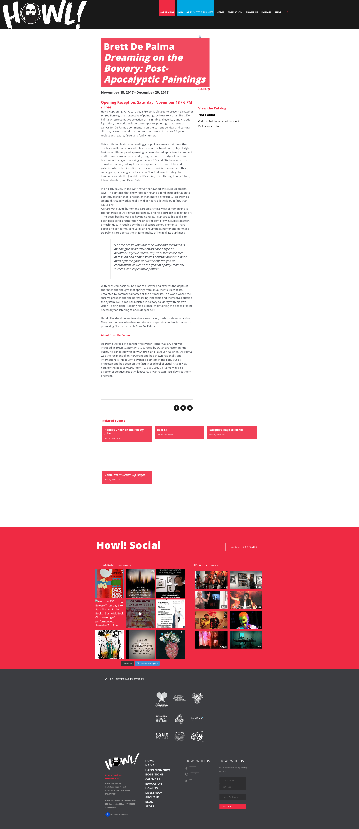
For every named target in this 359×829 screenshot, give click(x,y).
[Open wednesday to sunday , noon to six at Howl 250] (140, 644)
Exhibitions (154, 774)
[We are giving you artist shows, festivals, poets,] (170, 613)
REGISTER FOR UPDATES (243, 547)
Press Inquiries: (112, 778)
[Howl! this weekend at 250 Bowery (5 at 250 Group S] (140, 583)
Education (153, 783)
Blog (149, 802)
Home (149, 761)
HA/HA (150, 765)
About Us (152, 797)
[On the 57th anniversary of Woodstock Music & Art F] (109, 583)
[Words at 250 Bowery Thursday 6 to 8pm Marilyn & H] (109, 613)
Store (149, 806)
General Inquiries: (113, 775)
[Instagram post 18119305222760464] (140, 613)
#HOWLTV (214, 565)
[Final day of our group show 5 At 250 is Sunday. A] (170, 583)
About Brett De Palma (115, 335)
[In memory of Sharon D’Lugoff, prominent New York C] (170, 644)
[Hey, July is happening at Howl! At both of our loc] (109, 644)
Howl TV (151, 788)
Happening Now (157, 770)
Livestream (153, 793)
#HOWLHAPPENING (124, 565)
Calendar (152, 779)
